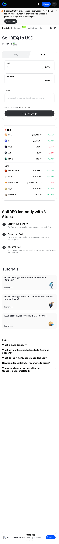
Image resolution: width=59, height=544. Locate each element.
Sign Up (46, 4)
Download (50, 537)
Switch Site (10, 21)
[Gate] (4, 4)
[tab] (7, 28)
